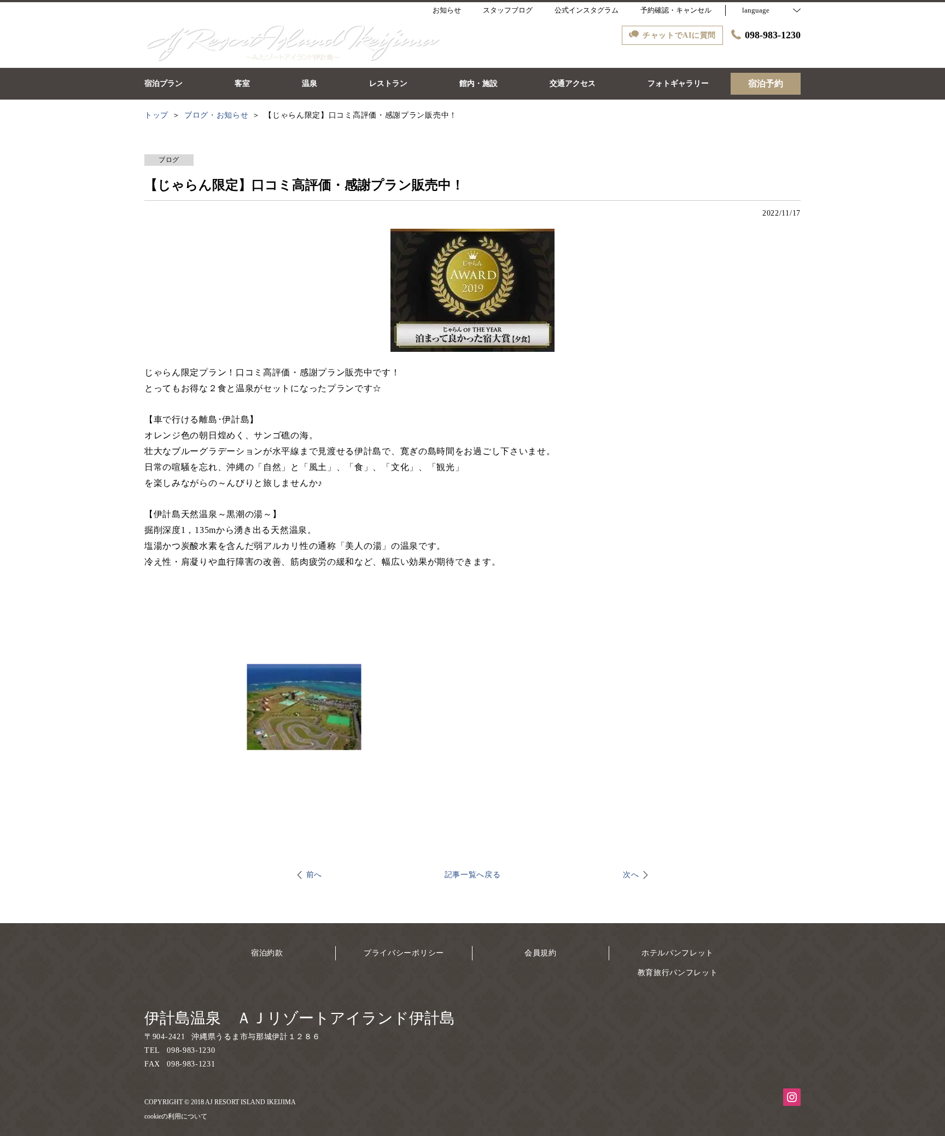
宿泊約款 (267, 953)
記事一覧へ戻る (473, 875)
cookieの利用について (175, 1116)
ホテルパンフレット (677, 953)
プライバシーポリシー (404, 953)
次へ (631, 875)
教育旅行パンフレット (678, 973)
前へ (314, 875)
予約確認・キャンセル (675, 10)
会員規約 (540, 953)
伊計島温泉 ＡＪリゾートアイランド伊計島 (299, 1018)
